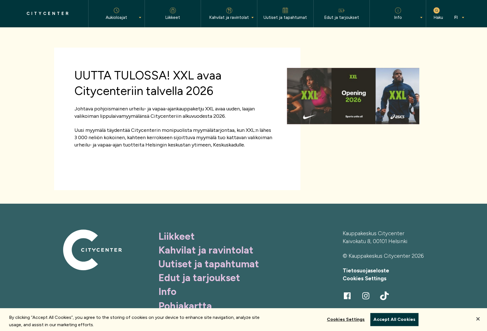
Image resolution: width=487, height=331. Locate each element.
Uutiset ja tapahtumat (208, 264)
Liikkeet (176, 236)
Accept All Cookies (394, 319)
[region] (243, 319)
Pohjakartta (185, 306)
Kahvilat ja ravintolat (205, 250)
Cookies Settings (364, 278)
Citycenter (48, 14)
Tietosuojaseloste (366, 270)
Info (167, 291)
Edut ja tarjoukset (199, 278)
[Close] (478, 319)
